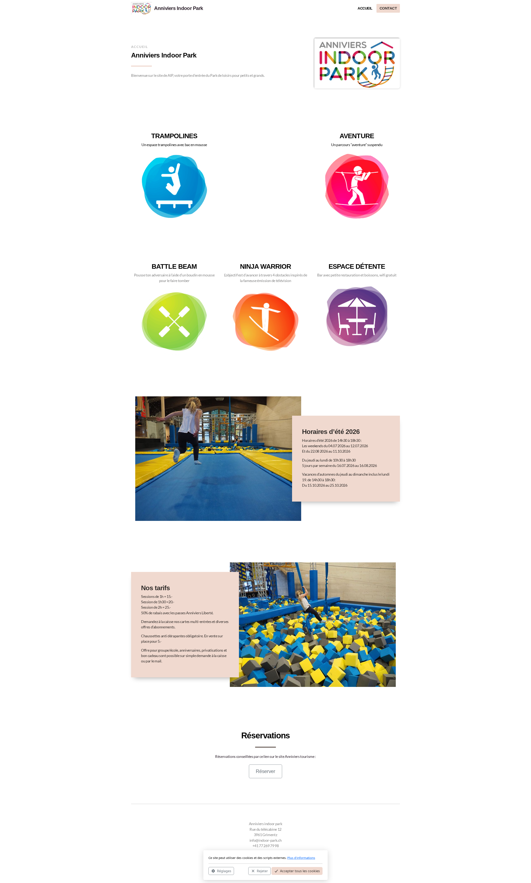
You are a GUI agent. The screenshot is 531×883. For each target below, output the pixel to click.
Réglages (224, 870)
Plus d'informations (301, 858)
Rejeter (262, 870)
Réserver (265, 771)
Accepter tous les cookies (300, 870)
